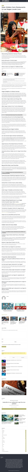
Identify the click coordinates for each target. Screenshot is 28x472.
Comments (22, 357)
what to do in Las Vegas (5, 212)
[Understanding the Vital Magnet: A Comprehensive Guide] (4, 374)
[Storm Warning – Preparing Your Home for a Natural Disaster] (4, 367)
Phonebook (3, 438)
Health (3, 432)
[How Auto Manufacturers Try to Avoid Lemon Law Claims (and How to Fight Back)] (5, 319)
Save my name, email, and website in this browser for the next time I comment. (11, 344)
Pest (2, 445)
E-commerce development (5, 451)
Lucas (3, 11)
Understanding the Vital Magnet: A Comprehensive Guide (14, 373)
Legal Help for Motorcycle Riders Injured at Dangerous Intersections (14, 394)
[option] (14, 387)
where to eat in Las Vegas (18, 203)
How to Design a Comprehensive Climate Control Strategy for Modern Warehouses (13, 322)
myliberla (3, 430)
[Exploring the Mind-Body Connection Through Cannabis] (17, 419)
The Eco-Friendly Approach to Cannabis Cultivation (22, 416)
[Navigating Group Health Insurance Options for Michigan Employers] (22, 319)
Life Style (3, 437)
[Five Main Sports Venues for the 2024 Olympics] (4, 364)
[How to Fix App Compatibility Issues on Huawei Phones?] (4, 361)
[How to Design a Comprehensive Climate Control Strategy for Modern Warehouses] (14, 319)
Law (2, 439)
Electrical (3, 450)
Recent (14, 357)
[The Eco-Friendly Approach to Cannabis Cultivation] (17, 416)
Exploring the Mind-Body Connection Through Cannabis (22, 419)
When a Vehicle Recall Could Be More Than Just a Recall (9, 74)
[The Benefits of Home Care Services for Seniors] (4, 371)
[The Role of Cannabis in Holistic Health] (17, 423)
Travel (3, 446)
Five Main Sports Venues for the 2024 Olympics (12, 363)
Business (3, 5)
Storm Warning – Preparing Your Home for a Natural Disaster (14, 366)
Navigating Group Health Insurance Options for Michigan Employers (22, 322)
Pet (2, 443)
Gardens (3, 444)
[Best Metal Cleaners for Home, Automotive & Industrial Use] (17, 74)
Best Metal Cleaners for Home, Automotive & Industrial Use (22, 74)
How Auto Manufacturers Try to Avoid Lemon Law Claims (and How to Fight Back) (5, 322)
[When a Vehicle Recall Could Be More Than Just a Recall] (4, 74)
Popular (5, 357)
